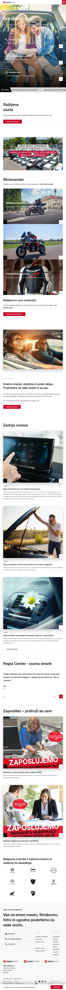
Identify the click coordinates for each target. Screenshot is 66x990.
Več (36, 987)
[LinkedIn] (36, 984)
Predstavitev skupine (56, 945)
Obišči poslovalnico (12, 407)
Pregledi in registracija (41, 936)
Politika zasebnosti (7, 981)
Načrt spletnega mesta (8, 983)
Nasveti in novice (40, 948)
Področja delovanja (55, 940)
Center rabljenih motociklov (14, 314)
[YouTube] (39, 981)
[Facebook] (36, 981)
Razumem (56, 987)
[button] (55, 696)
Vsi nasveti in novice (12, 649)
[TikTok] (45, 981)
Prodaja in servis (39, 942)
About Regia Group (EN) (56, 950)
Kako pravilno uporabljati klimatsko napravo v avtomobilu (31, 90)
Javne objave (56, 936)
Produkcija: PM (19, 983)
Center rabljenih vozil (13, 121)
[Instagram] (42, 981)
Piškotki (16, 981)
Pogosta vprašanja (40, 951)
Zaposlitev (55, 954)
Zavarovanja (38, 939)
